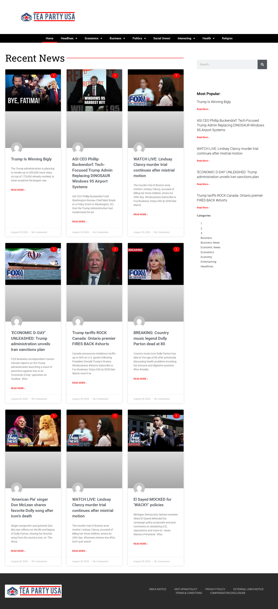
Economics (92, 38)
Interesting (184, 38)
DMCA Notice (157, 589)
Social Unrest (161, 38)
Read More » (18, 190)
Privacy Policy (215, 589)
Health (207, 38)
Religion (227, 38)
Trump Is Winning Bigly (31, 159)
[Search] (262, 64)
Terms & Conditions (188, 592)
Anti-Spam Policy (185, 589)
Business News (210, 242)
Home (49, 38)
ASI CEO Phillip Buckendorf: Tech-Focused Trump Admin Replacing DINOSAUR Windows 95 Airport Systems (230, 125)
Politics (137, 38)
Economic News (211, 247)
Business (115, 38)
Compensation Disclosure (227, 592)
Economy (206, 257)
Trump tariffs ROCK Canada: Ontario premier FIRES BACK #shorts (94, 338)
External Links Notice (248, 589)
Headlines (67, 38)
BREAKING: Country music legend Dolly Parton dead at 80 (151, 338)
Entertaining (208, 261)
